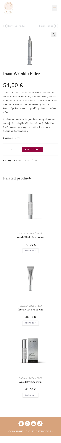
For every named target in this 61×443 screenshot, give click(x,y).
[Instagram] (27, 423)
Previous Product (17, 26)
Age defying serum (30, 382)
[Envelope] (33, 423)
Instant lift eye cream (30, 309)
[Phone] (40, 423)
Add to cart (32, 149)
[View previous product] (5, 26)
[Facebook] (21, 423)
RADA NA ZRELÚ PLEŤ (27, 160)
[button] (54, 8)
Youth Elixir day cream (30, 237)
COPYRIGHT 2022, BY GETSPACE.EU (30, 431)
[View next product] (56, 26)
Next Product (46, 26)
